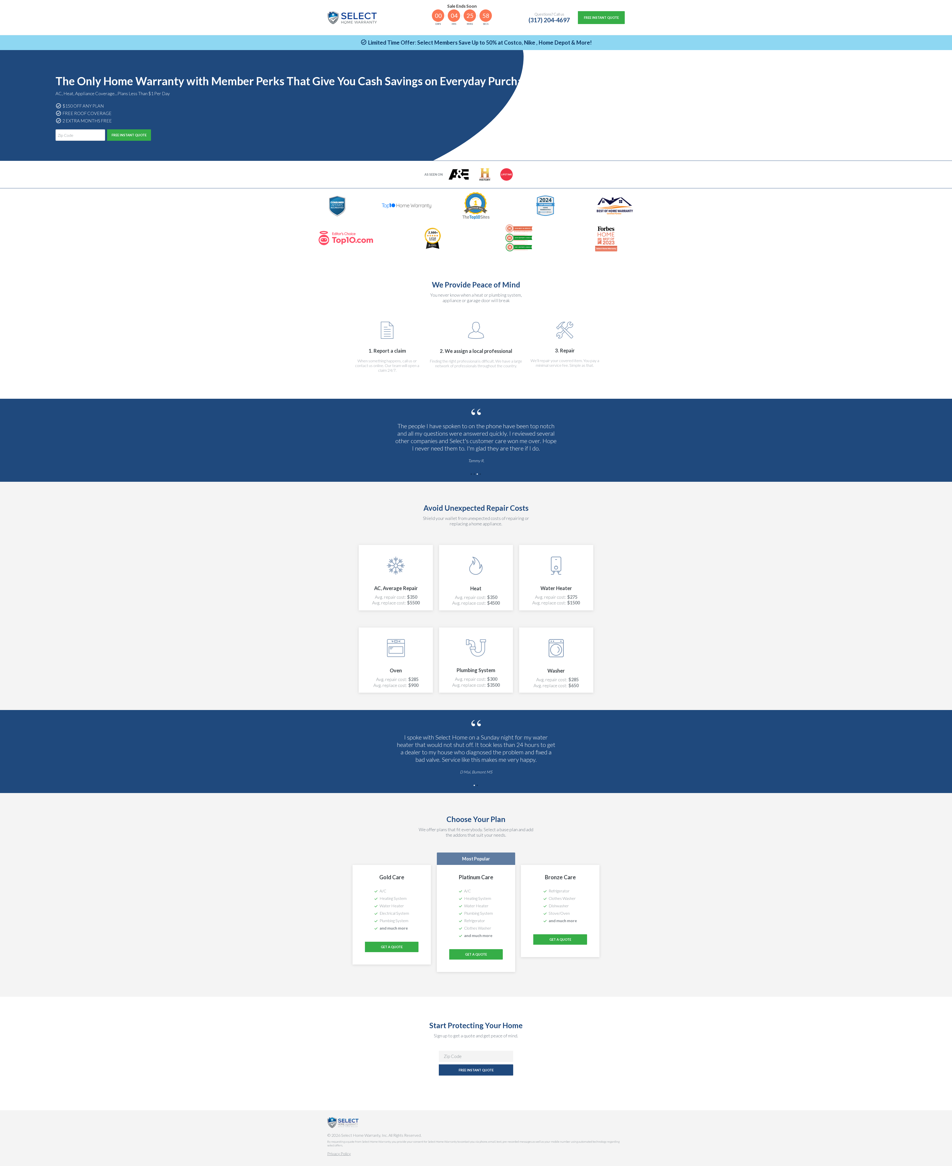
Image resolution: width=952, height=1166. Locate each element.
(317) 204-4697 (549, 20)
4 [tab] (480, 474)
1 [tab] (471, 474)
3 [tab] (477, 474)
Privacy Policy (339, 1153)
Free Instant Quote (601, 18)
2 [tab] (474, 474)
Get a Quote (476, 954)
